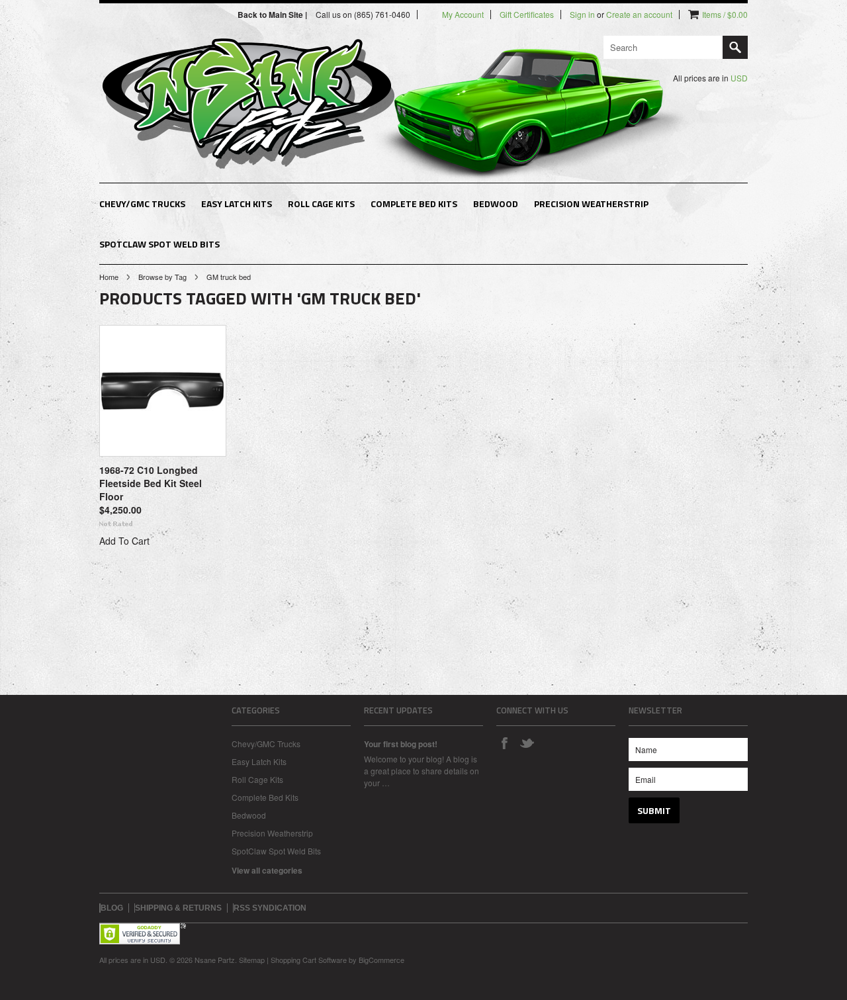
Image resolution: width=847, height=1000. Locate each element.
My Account (463, 14)
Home (108, 276)
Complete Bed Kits (414, 203)
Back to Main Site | (273, 15)
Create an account (639, 14)
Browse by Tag (162, 276)
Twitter (527, 742)
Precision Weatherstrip (591, 203)
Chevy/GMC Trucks (142, 203)
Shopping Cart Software (309, 959)
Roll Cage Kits (321, 203)
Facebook (504, 742)
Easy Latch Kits (236, 203)
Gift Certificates (527, 14)
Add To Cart (124, 540)
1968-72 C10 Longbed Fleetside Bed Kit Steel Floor (150, 483)
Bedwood (495, 203)
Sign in (582, 14)
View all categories (267, 870)
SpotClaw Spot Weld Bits (159, 244)
